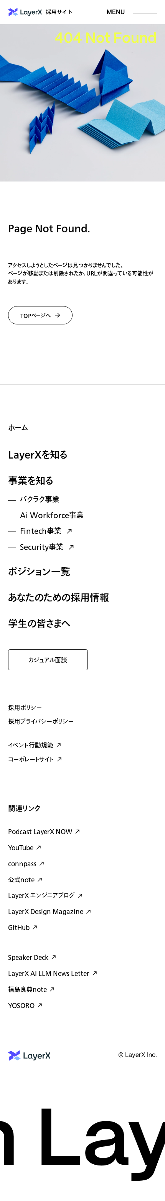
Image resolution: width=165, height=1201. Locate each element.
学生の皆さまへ (39, 624)
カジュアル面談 (47, 660)
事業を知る (30, 481)
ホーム (18, 428)
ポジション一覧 (39, 572)
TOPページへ (35, 316)
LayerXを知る (38, 455)
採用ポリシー (25, 708)
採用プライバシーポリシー (41, 721)
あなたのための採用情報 (58, 598)
